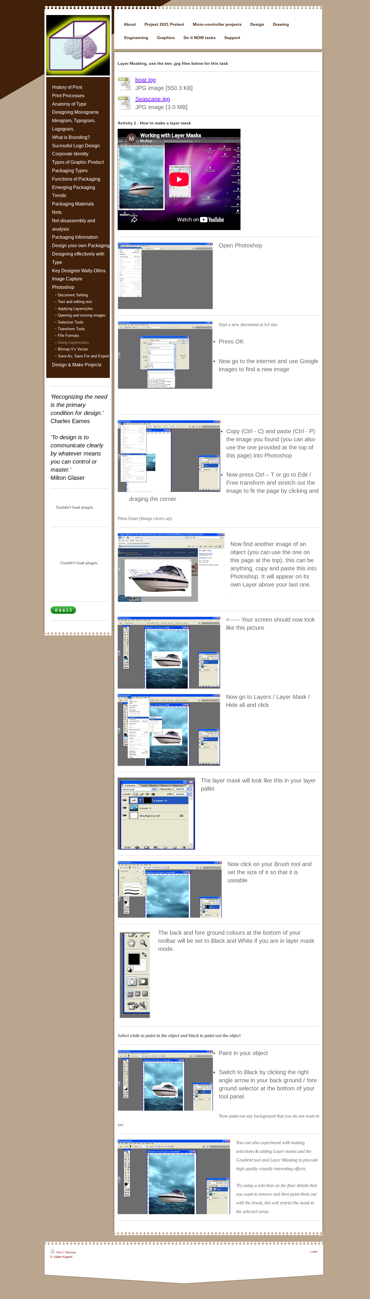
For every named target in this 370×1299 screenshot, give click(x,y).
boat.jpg (145, 80)
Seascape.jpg (152, 99)
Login (314, 1251)
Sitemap (70, 1252)
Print (59, 1252)
